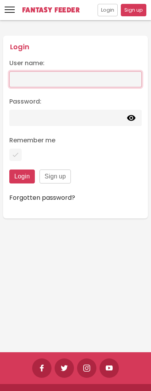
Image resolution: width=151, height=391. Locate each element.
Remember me (32, 140)
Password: (25, 101)
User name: (27, 63)
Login (107, 10)
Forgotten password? (42, 197)
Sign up (133, 10)
